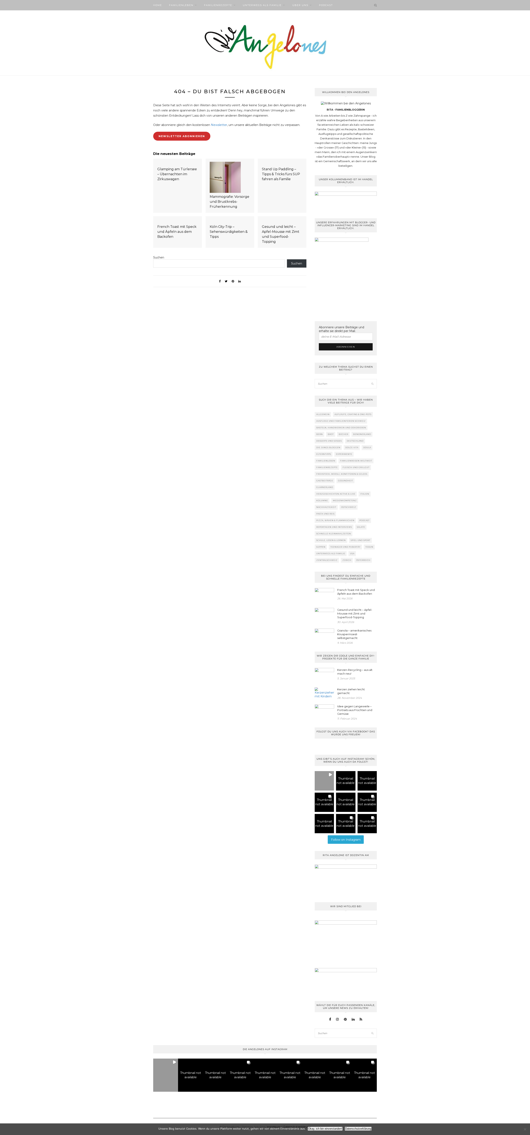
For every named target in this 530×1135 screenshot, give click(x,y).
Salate (361, 527)
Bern (319, 434)
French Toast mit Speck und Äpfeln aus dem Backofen (176, 232)
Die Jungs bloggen (328, 447)
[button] (324, 780)
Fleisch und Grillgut (356, 467)
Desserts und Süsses (329, 441)
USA (352, 553)
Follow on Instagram (346, 840)
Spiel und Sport (360, 540)
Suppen (320, 547)
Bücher (343, 434)
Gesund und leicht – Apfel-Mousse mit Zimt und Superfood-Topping (280, 234)
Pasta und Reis (325, 514)
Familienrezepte (218, 5)
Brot (331, 434)
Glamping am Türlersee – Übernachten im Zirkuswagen (177, 174)
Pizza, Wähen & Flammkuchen (335, 520)
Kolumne (322, 500)
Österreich (363, 560)
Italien (364, 494)
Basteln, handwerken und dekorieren (341, 427)
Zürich (346, 560)
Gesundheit (345, 480)
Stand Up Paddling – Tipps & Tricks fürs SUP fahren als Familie (281, 174)
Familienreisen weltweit (356, 461)
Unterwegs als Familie (262, 5)
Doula (367, 447)
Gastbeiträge (324, 480)
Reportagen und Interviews (334, 527)
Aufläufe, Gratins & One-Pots (353, 414)
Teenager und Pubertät (345, 547)
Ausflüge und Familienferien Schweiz (341, 421)
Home (157, 5)
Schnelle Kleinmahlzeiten (333, 533)
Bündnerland (362, 434)
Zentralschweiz (326, 560)
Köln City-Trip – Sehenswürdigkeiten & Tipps (229, 232)
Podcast (326, 5)
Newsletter (219, 125)
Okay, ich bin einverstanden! (325, 1128)
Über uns (300, 5)
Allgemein (323, 414)
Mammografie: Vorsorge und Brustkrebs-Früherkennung (229, 202)
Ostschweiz (348, 507)
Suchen (158, 257)
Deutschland (355, 441)
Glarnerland (324, 487)
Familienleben (181, 5)
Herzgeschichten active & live (335, 494)
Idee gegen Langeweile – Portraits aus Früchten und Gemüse (354, 710)
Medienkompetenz (345, 500)
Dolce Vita (351, 447)
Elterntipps (323, 454)
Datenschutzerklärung (358, 1128)
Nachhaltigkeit (326, 507)
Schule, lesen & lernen (331, 540)
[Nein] (525, 1129)
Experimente (344, 454)
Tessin (369, 547)
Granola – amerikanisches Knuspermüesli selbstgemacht (354, 634)
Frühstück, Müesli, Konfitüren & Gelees (341, 474)
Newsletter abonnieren (182, 136)
